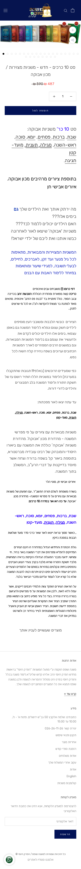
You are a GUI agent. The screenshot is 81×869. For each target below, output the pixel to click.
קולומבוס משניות (66, 783)
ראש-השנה (65, 145)
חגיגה (70, 160)
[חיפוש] (65, 10)
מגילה (46, 145)
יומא (31, 137)
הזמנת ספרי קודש (65, 749)
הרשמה (65, 834)
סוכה (21, 137)
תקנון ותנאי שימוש (66, 735)
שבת (71, 137)
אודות (73, 769)
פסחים (45, 137)
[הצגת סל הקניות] (72, 10)
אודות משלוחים (67, 756)
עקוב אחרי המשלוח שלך (62, 762)
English (71, 776)
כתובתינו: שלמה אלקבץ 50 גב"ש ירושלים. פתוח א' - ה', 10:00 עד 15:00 (44, 719)
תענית (32, 145)
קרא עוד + (70, 694)
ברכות (59, 137)
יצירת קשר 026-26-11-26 (60, 728)
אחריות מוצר (69, 742)
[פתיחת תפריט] (5, 10)
